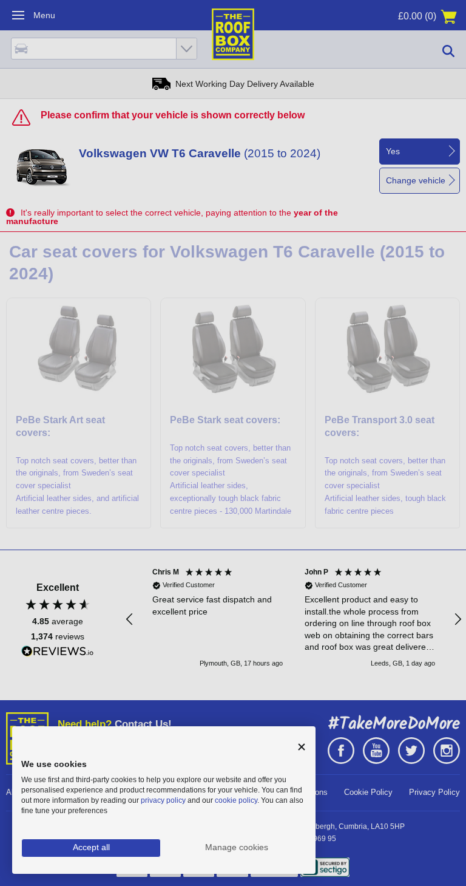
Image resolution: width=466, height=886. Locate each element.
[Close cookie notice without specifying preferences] (301, 747)
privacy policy (163, 800)
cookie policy (236, 800)
